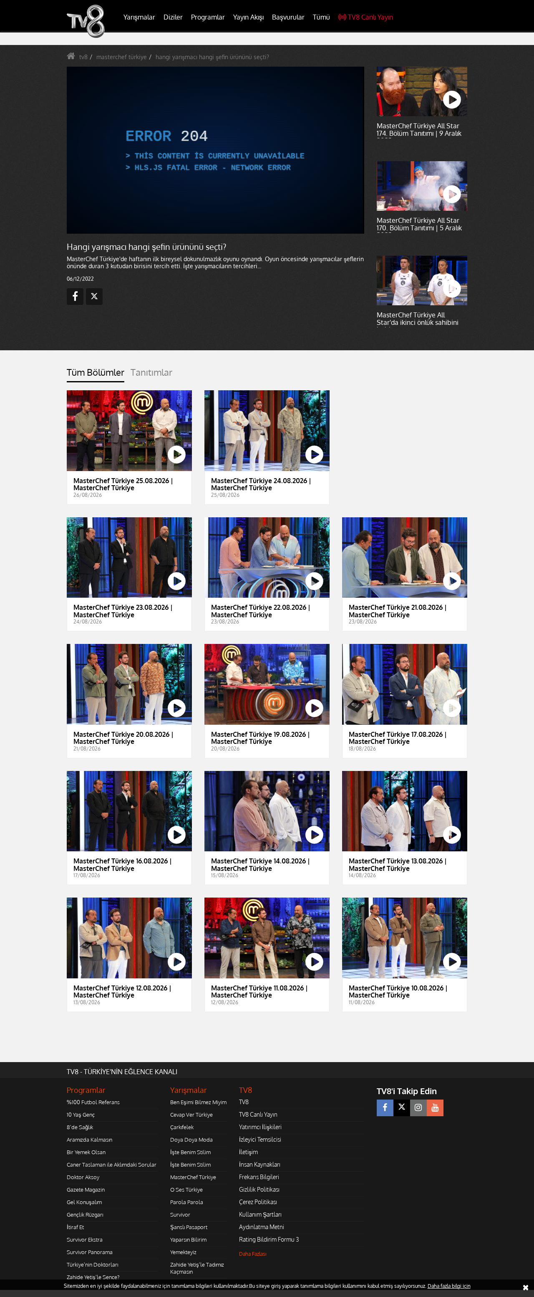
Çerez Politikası (258, 1201)
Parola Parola (186, 1202)
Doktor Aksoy (83, 1177)
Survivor (180, 1214)
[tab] (95, 374)
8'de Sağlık (80, 1127)
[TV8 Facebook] (385, 1108)
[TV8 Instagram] (418, 1108)
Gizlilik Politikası (259, 1189)
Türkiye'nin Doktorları (92, 1264)
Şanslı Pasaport (188, 1227)
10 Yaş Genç (81, 1114)
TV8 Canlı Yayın (370, 17)
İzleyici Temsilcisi (260, 1139)
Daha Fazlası (253, 1254)
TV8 (244, 1101)
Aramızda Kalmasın (89, 1139)
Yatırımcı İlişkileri (260, 1126)
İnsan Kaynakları (259, 1164)
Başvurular (288, 17)
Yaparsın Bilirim (188, 1239)
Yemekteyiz (183, 1252)
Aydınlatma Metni (261, 1226)
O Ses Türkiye (186, 1189)
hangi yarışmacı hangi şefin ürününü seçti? (212, 56)
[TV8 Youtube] (435, 1108)
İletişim (248, 1151)
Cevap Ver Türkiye (191, 1114)
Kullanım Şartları (260, 1214)
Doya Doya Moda (191, 1139)
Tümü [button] (321, 17)
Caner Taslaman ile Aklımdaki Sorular (111, 1164)
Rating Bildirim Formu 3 (269, 1239)
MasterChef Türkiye (193, 1177)
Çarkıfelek (182, 1127)
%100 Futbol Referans (93, 1102)
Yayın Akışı (248, 17)
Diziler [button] (173, 17)
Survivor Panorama (90, 1252)
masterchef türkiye (121, 56)
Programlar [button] (208, 17)
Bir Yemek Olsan (86, 1152)
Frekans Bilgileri (259, 1176)
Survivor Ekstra (85, 1239)
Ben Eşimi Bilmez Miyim (198, 1102)
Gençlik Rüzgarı (85, 1214)
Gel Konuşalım (84, 1202)
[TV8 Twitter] (401, 1108)
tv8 (83, 56)
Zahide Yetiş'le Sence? (93, 1277)
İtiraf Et (75, 1227)
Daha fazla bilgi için (449, 1286)
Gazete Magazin (86, 1189)
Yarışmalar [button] (139, 17)
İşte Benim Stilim (190, 1152)
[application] (215, 150)
